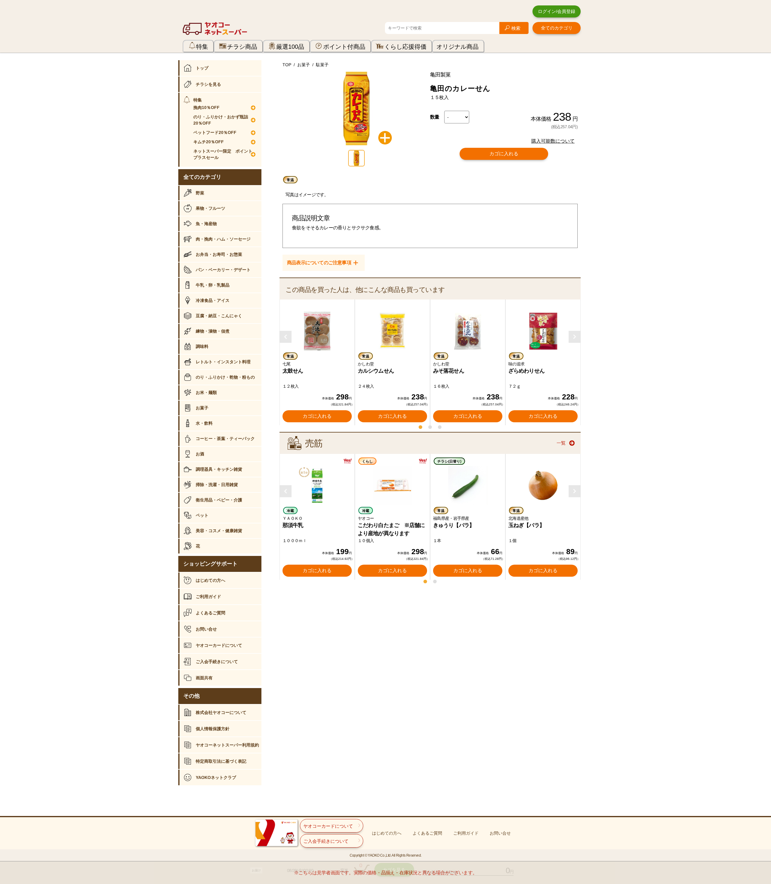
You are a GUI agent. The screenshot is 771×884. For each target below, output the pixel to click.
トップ (202, 68)
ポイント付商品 (344, 46)
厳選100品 (290, 46)
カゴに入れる (503, 153)
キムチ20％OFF (208, 141)
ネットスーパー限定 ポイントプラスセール (222, 154)
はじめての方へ (210, 580)
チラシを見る (208, 84)
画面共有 (204, 677)
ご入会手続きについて (217, 661)
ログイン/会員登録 (556, 11)
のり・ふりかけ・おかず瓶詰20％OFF (220, 120)
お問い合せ (206, 629)
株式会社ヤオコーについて (221, 712)
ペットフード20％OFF (214, 132)
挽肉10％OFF (206, 107)
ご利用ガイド (208, 596)
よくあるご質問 (210, 612)
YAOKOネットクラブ (216, 777)
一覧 (561, 442)
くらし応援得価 (405, 46)
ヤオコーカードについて (219, 645)
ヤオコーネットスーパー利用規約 (227, 745)
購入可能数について (553, 141)
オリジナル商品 (457, 46)
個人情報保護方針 (212, 728)
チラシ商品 (242, 46)
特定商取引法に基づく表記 (221, 761)
